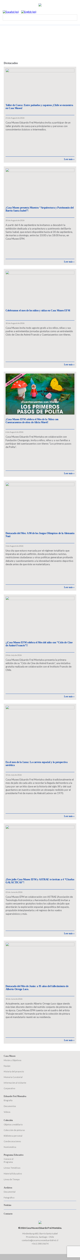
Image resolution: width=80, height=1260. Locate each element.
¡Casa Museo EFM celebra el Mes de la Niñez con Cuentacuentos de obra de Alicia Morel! (32, 421)
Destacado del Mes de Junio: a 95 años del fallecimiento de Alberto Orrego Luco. (37, 988)
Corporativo (9, 1088)
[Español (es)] (11, 11)
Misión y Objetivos (12, 1060)
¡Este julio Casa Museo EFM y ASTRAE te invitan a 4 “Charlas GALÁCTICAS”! (40, 881)
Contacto (8, 1213)
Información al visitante (15, 1082)
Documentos (10, 1106)
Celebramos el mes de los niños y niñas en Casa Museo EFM (38, 310)
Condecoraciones (12, 1141)
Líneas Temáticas (12, 1168)
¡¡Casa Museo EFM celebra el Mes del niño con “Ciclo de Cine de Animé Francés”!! (39, 644)
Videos (7, 1112)
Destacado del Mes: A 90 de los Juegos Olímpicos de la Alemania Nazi (40, 535)
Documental (9, 1191)
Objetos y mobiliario (13, 1124)
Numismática (10, 1147)
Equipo (7, 1066)
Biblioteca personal (13, 1135)
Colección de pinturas (14, 1130)
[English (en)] (28, 11)
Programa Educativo (13, 1155)
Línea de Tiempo (12, 1179)
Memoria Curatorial (13, 1077)
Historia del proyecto (14, 1071)
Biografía (8, 1100)
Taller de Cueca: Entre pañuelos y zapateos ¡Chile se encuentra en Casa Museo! (39, 107)
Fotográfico (9, 1197)
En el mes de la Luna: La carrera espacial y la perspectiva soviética (37, 764)
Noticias (7, 1205)
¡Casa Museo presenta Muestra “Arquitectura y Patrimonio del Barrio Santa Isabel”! (39, 209)
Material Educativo (13, 1173)
